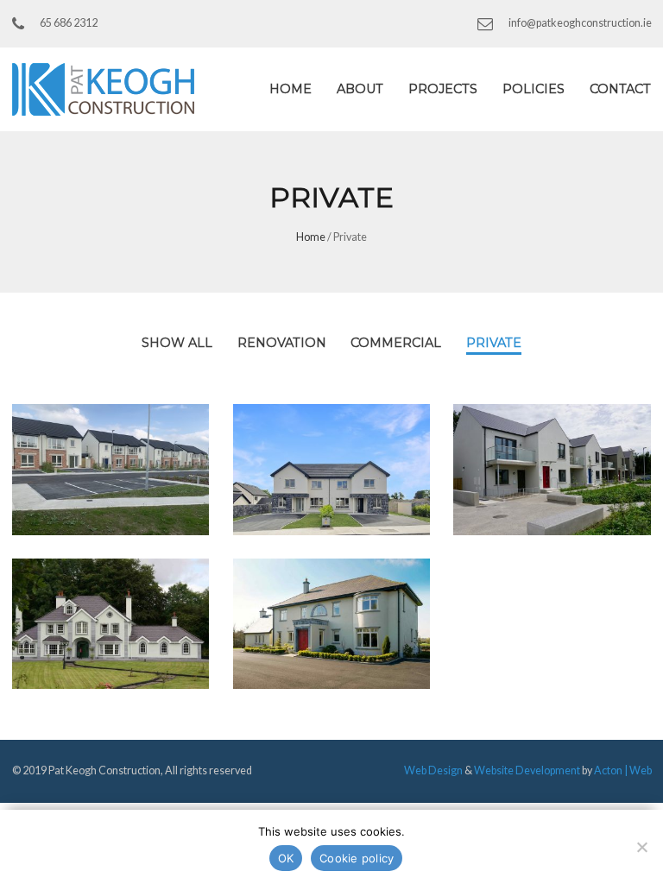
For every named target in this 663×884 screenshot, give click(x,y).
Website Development (527, 770)
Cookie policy (356, 858)
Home (310, 236)
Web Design (433, 770)
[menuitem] (291, 89)
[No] (641, 847)
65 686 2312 (69, 22)
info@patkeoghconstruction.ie (580, 23)
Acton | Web (623, 770)
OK (286, 858)
